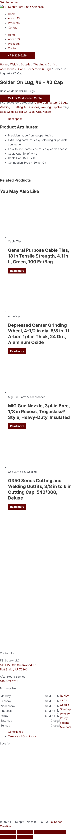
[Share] (42, 832)
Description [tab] (15, 118)
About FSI (14, 18)
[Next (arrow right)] (25, 837)
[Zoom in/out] (8, 832)
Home (12, 14)
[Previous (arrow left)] (8, 837)
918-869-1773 (9, 681)
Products (14, 23)
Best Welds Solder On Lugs (17, 111)
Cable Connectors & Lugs (34, 69)
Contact (13, 27)
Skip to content (10, 2)
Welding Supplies (21, 64)
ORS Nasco (43, 111)
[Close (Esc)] (58, 832)
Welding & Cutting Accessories (19, 107)
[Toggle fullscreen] (25, 832)
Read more (17, 270)
